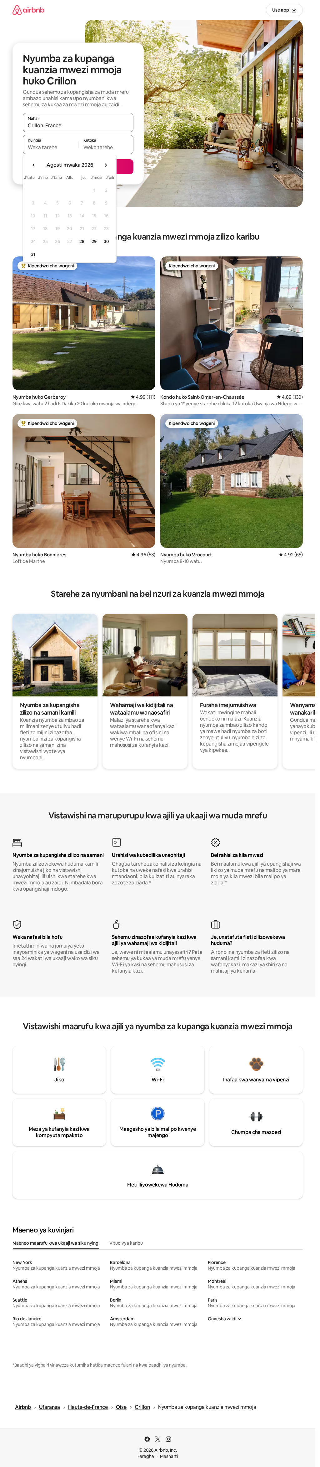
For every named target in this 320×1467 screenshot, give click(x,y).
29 (94, 241)
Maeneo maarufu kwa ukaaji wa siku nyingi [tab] (55, 1243)
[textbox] (50, 147)
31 (33, 254)
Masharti (169, 1456)
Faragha (146, 1456)
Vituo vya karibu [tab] (126, 1243)
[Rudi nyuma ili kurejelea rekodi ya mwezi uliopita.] (34, 165)
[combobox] (78, 125)
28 (81, 241)
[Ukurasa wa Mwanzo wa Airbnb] (28, 10)
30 (106, 241)
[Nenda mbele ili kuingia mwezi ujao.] (106, 165)
